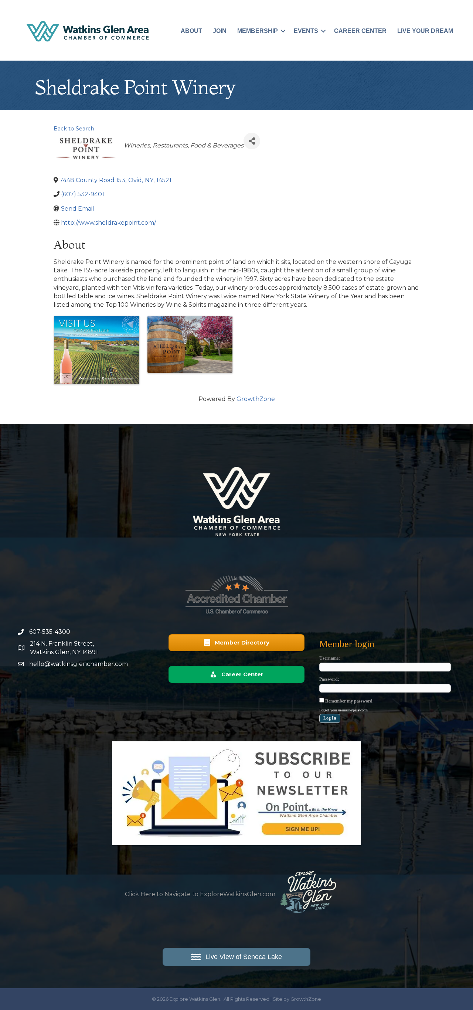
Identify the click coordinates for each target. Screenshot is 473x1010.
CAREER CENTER (360, 31)
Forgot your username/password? (343, 710)
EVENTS (306, 31)
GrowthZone (255, 398)
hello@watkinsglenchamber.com (78, 663)
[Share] (252, 141)
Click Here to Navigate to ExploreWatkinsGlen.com (200, 894)
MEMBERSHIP (257, 31)
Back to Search (74, 128)
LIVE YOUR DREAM (425, 31)
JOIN (220, 31)
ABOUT (191, 31)
